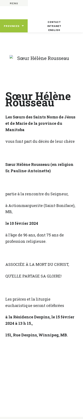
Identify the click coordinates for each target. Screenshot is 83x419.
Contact (54, 21)
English (54, 29)
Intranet (54, 25)
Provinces (12, 25)
